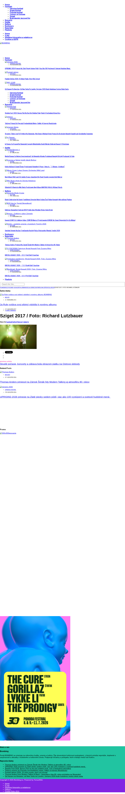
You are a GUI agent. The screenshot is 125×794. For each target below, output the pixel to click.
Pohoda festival (16, 12)
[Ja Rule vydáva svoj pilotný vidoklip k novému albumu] (26, 294)
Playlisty (8, 30)
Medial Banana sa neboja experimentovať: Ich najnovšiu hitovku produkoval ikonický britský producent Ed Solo (39, 156)
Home (7, 5)
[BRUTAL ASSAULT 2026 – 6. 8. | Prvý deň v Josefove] (26, 269)
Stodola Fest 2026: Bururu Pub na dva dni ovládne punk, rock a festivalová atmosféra (32, 113)
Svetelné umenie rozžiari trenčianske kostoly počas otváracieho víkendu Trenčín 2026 (32, 230)
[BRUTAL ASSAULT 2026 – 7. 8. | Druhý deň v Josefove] (30, 259)
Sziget (12, 16)
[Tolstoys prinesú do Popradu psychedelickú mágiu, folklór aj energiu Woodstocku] (9, 117)
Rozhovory (9, 26)
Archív (7, 297)
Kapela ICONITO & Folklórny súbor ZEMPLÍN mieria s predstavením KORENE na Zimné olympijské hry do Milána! (40, 220)
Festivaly (8, 7)
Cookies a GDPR (11, 39)
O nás (7, 35)
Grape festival (15, 10)
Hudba (7, 22)
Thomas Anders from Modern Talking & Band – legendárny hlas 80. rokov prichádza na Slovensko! (43, 774)
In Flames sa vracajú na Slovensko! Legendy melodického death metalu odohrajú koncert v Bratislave (37, 144)
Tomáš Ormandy (10, 310)
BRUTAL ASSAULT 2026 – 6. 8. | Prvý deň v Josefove (21, 275)
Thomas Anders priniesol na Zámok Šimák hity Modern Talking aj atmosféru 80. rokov (32, 244)
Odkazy (8, 789)
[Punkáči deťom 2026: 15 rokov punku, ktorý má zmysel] (11, 72)
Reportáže (9, 28)
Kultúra (8, 24)
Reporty (12, 239)
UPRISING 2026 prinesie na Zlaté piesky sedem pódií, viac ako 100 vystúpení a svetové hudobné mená (38, 68)
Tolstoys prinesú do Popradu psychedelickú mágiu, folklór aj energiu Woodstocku (30, 123)
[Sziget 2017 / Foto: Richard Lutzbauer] (18, 348)
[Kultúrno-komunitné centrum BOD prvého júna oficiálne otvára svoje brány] (18, 203)
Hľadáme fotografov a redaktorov (18, 37)
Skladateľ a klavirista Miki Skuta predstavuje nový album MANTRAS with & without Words (33, 187)
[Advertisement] (44, 49)
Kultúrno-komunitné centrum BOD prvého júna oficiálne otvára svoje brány (29, 209)
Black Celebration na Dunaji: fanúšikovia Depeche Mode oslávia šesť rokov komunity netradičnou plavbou (38, 199)
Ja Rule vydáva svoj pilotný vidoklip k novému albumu (28, 304)
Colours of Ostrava (17, 14)
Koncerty (8, 20)
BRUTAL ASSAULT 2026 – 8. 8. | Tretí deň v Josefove (22, 255)
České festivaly (15, 250)
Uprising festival (16, 8)
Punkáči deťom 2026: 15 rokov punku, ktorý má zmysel (22, 78)
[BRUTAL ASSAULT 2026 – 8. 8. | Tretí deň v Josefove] (28, 248)
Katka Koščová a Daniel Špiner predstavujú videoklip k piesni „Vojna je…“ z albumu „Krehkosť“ (35, 166)
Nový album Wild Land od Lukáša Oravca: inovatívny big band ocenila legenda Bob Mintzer (33, 177)
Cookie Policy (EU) (12, 791)
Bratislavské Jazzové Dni (20, 18)
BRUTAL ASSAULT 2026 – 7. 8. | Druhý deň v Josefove (22, 265)
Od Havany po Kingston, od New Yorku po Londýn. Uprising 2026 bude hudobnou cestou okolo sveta (37, 89)
